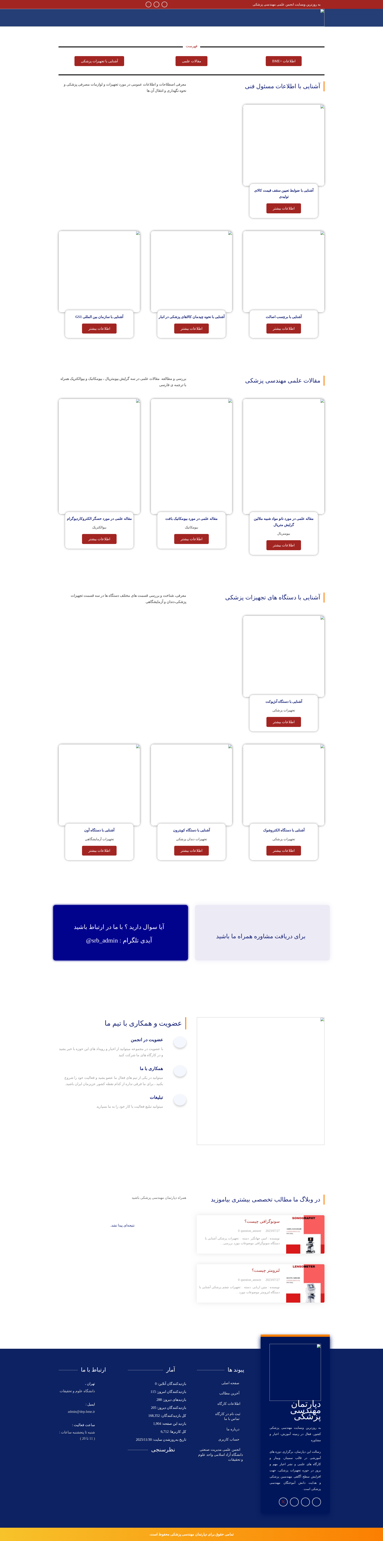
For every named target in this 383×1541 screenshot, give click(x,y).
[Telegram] (156, 4)
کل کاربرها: (177, 1431)
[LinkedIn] (148, 4)
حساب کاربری (229, 1439)
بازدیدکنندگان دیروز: (171, 1407)
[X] (283, 1502)
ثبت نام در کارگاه (227, 1414)
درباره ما (233, 1429)
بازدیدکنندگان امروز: (171, 1392)
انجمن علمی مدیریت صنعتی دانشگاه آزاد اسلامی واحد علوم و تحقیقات (220, 1454)
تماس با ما (232, 1419)
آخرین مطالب (229, 1393)
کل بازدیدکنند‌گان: (173, 1415)
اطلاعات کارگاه (228, 1404)
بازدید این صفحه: (173, 1423)
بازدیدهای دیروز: (174, 1400)
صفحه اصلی (230, 1383)
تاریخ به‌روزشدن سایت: (169, 1439)
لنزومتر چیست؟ (266, 1270)
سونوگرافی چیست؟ (262, 1221)
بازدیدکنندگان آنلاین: (171, 1384)
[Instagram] (164, 4)
